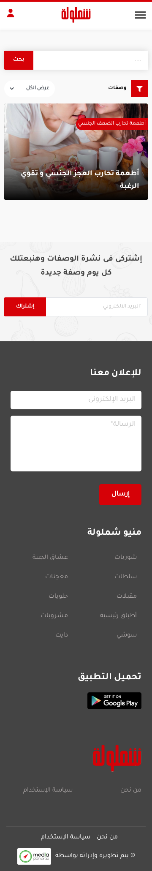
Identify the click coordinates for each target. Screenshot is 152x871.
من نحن (130, 790)
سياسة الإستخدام (48, 790)
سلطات (125, 577)
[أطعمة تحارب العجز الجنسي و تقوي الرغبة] (76, 151)
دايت (61, 635)
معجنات (56, 577)
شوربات (125, 558)
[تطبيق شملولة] (76, 701)
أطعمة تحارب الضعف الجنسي (112, 124)
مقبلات (127, 596)
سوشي (127, 635)
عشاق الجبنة (50, 558)
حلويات (58, 596)
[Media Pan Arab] (34, 856)
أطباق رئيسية (118, 616)
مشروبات (54, 616)
